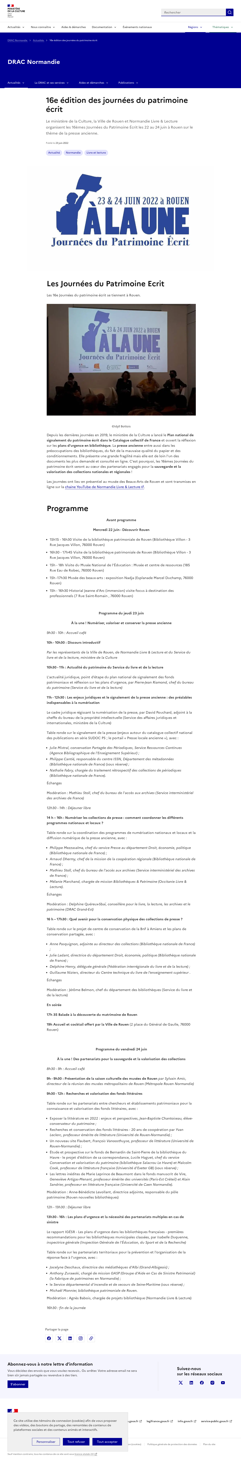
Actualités (14, 27)
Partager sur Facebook (49, 1338)
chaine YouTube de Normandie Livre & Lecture (102, 486)
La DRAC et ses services (50, 83)
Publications (126, 83)
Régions (193, 27)
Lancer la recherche (229, 12)
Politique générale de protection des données (172, 1444)
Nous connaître (41, 27)
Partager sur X (59, 1338)
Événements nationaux (137, 27)
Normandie (73, 153)
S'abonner (18, 1384)
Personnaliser (46, 1441)
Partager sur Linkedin (70, 1338)
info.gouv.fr (185, 1421)
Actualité (54, 153)
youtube (223, 1382)
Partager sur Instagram (80, 1338)
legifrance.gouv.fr (158, 1421)
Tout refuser (76, 1441)
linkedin (191, 1382)
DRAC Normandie (18, 40)
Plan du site (209, 1444)
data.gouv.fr (130, 1421)
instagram (212, 1382)
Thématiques (220, 27)
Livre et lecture (96, 153)
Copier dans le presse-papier (91, 1338)
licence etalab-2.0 (84, 1454)
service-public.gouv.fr (215, 1421)
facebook (202, 1382)
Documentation (102, 27)
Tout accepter (107, 1441)
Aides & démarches (73, 27)
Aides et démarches (91, 83)
